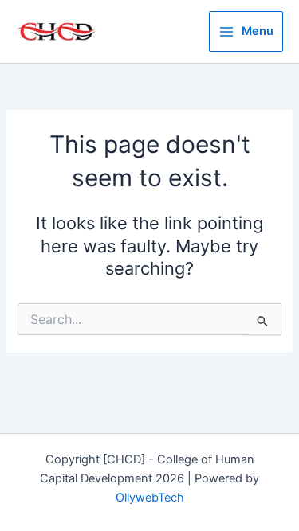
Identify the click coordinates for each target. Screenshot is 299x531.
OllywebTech (150, 497)
